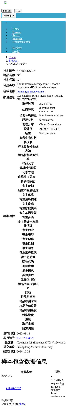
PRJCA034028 (25, 338)
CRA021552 (13, 388)
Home (16, 28)
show (22, 403)
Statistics (17, 38)
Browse (17, 32)
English (7, 10)
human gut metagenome (30, 91)
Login (16, 51)
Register (17, 47)
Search (16, 35)
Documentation (21, 41)
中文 (18, 10)
